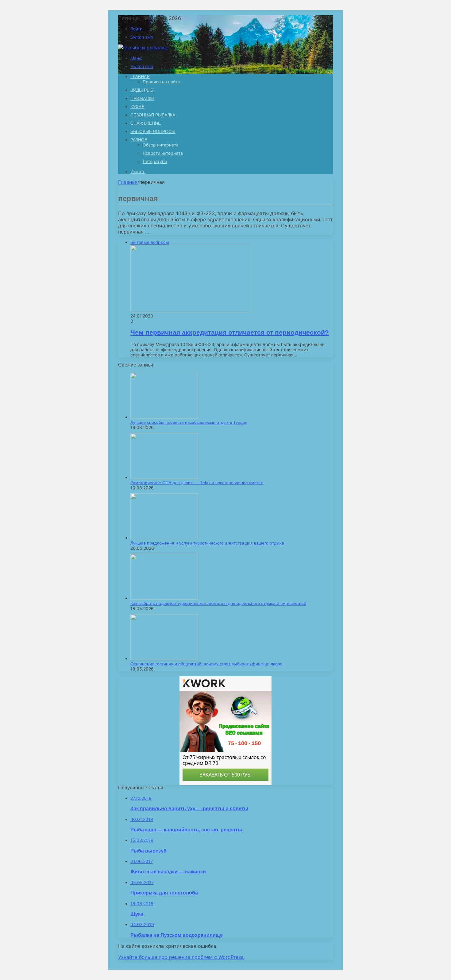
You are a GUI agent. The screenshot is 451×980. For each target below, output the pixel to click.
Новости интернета (163, 153)
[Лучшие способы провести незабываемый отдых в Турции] (164, 417)
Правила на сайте (161, 81)
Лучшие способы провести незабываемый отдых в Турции (189, 422)
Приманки (142, 98)
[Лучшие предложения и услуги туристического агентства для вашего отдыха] (164, 537)
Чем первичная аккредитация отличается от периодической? (229, 332)
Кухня (137, 106)
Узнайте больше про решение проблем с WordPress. (181, 957)
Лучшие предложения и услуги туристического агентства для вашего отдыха (207, 543)
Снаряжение (145, 123)
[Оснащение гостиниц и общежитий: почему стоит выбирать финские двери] (164, 658)
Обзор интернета (161, 144)
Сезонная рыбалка (152, 114)
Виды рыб (141, 90)
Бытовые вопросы (152, 131)
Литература (155, 161)
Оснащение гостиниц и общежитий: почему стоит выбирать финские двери (206, 663)
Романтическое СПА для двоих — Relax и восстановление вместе (196, 482)
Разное (138, 139)
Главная (127, 182)
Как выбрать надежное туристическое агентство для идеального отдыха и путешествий (218, 603)
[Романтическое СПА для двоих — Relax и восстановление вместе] (164, 477)
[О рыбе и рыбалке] (142, 47)
